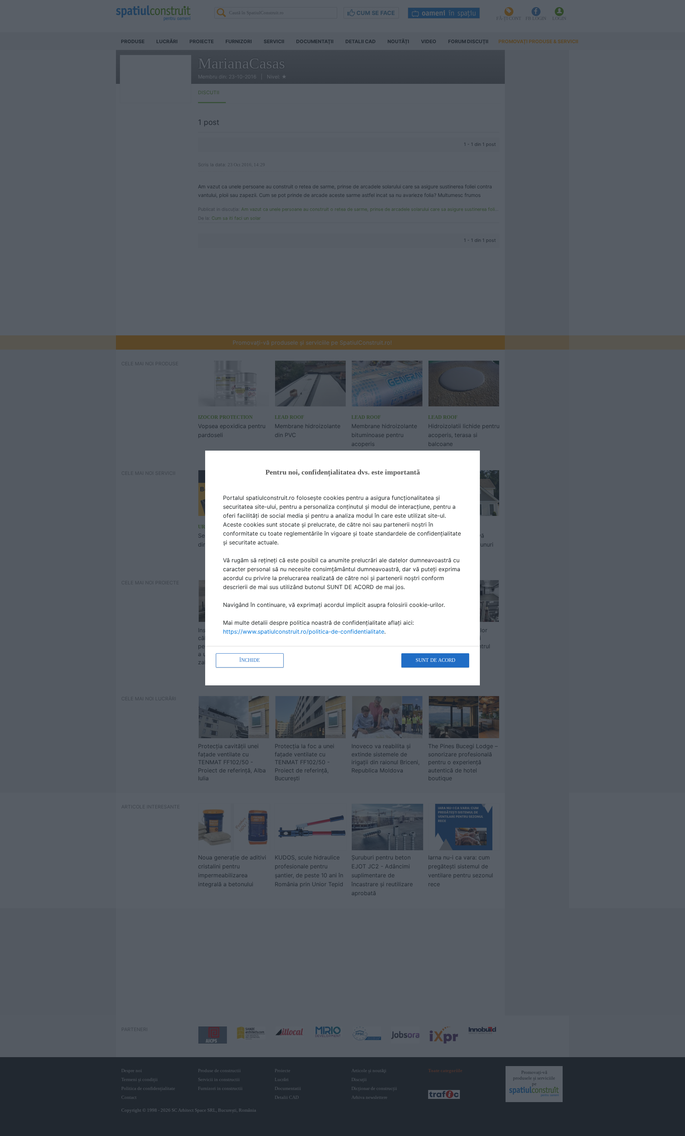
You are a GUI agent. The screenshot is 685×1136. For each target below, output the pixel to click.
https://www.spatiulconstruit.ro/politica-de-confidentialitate (303, 631)
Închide (249, 660)
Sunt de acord (435, 660)
